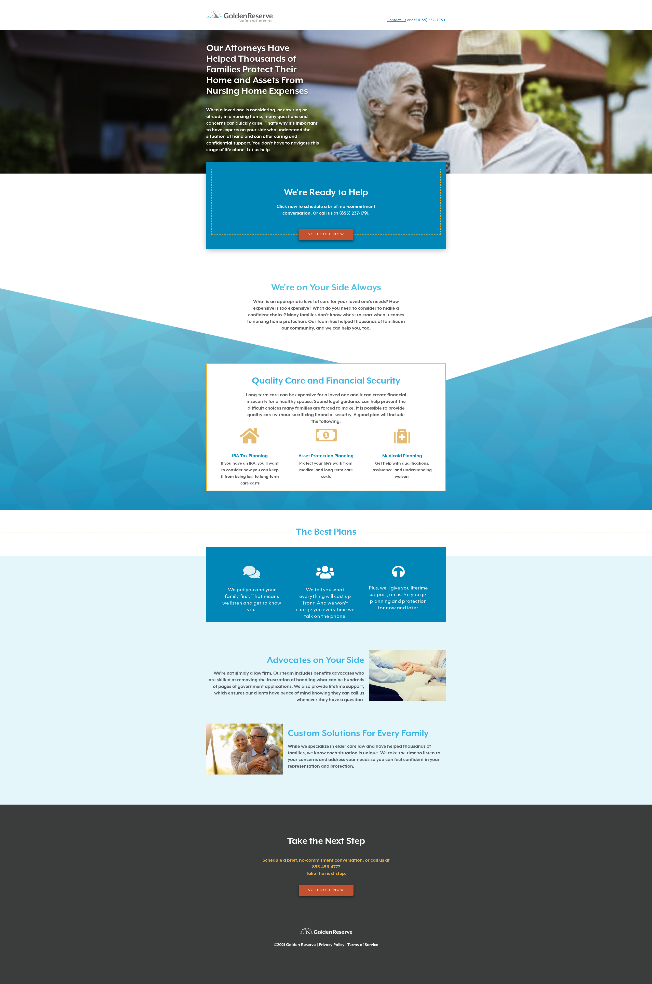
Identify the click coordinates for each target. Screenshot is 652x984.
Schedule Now (326, 234)
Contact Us (396, 20)
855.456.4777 (326, 867)
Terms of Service (362, 945)
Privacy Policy (331, 945)
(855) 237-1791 (432, 20)
